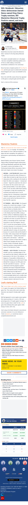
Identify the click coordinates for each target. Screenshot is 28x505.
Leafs (22, 303)
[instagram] (22, 458)
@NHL (7, 92)
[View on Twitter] (25, 89)
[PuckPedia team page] (23, 340)
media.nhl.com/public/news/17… (12, 97)
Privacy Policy (6, 483)
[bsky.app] (11, 340)
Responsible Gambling (21, 483)
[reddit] (17, 340)
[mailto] (14, 340)
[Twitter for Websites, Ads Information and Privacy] (25, 131)
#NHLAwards (6, 99)
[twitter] (8, 340)
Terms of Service (12, 483)
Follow (12, 89)
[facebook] (5, 340)
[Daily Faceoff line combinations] (20, 340)
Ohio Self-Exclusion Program (8, 491)
